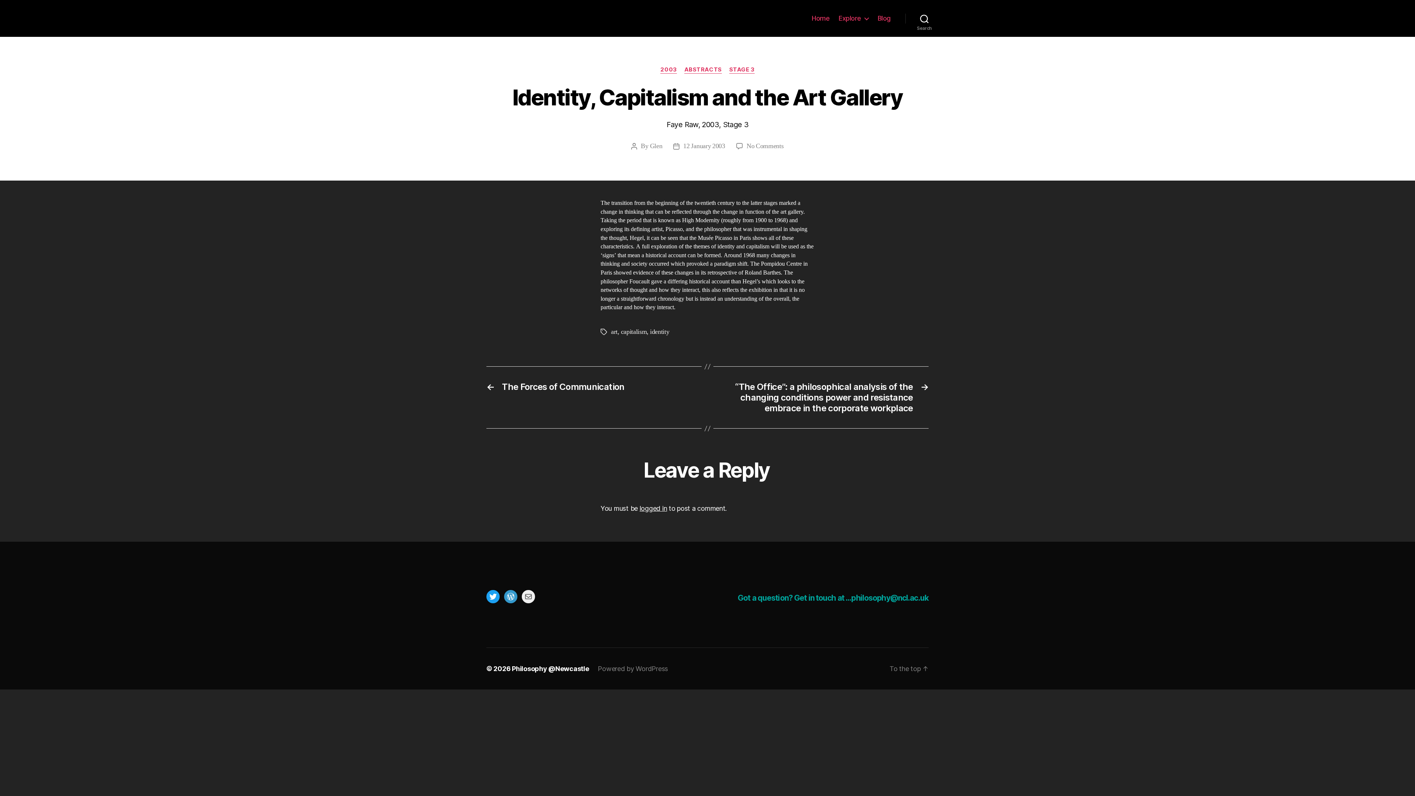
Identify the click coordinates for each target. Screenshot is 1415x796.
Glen (656, 146)
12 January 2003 (704, 146)
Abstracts (703, 69)
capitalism (634, 332)
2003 (668, 69)
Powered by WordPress (633, 669)
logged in (653, 508)
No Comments (765, 146)
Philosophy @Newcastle (535, 18)
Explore (850, 18)
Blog (884, 18)
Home (820, 18)
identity (660, 332)
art (614, 332)
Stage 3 (742, 69)
